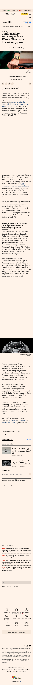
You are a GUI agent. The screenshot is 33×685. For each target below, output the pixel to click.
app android (26, 625)
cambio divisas (16, 618)
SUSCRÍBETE (24, 13)
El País (29, 17)
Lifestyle (29, 26)
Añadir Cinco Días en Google (11, 88)
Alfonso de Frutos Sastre (16, 77)
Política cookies (21, 667)
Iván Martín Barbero (17, 455)
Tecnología (5, 474)
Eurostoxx (9, 586)
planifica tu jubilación (6, 619)
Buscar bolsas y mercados (10, 578)
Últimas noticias (7, 545)
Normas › (29, 439)
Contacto (10, 667)
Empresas (11, 474)
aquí (27, 486)
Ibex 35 (4, 10)
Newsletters (15, 671)
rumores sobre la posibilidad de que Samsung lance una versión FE (15, 104)
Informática (19, 474)
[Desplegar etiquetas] (30, 474)
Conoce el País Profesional (16, 632)
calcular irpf (7, 612)
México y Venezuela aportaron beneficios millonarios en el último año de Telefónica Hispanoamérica (16, 568)
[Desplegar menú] (3, 13)
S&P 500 (15, 10)
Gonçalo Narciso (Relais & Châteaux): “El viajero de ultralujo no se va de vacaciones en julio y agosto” (16, 562)
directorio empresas (26, 618)
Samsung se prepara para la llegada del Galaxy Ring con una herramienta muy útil (21, 451)
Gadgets (23, 26)
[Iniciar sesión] (30, 14)
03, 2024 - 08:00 (16, 79)
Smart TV (17, 26)
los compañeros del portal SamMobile (15, 185)
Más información (5, 482)
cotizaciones (7, 625)
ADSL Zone (27, 22)
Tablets (12, 26)
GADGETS (4, 31)
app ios (16, 625)
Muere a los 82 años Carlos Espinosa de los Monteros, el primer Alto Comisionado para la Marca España (16, 550)
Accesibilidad (27, 669)
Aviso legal (14, 667)
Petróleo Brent (29, 10)
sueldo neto (26, 612)
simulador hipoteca (16, 612)
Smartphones (5, 26)
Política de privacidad (19, 669)
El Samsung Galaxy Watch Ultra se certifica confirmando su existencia (21, 462)
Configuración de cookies (7, 669)
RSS (11, 671)
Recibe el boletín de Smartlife (12, 431)
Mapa (8, 671)
